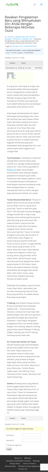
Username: (10, 435)
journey (14, 46)
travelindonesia (29, 46)
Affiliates (27, 458)
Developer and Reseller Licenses (18, 461)
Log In (9, 449)
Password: (10, 440)
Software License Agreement (29, 466)
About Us (18, 458)
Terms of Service (29, 463)
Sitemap (36, 461)
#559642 (38, 68)
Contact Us (22, 469)
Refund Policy (10, 466)
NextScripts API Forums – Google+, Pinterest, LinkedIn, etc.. (21, 38)
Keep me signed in (15, 445)
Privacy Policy (15, 463)
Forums (11, 37)
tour (21, 46)
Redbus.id (11, 169)
